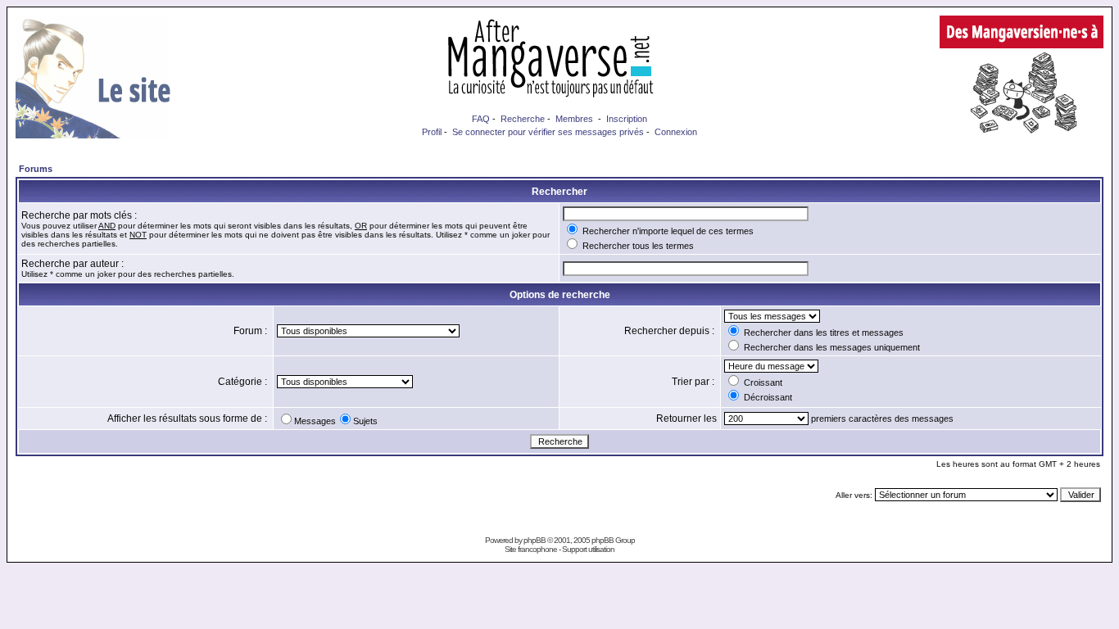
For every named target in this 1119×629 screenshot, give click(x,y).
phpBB (534, 540)
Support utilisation (588, 549)
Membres (574, 119)
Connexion (676, 132)
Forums (35, 169)
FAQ (481, 119)
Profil (432, 132)
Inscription (626, 119)
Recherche (523, 119)
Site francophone (531, 549)
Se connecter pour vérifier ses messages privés (548, 132)
